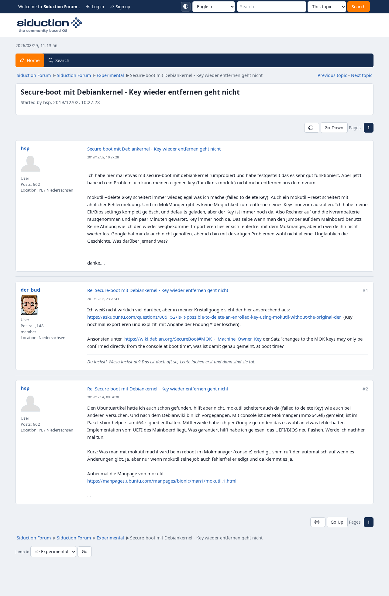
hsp (25, 148)
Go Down (334, 127)
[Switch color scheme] (186, 7)
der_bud (30, 289)
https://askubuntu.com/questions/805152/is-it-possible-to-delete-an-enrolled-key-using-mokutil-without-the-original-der (214, 317)
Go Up (337, 522)
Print (311, 127)
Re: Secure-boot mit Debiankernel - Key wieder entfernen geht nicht (157, 290)
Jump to (22, 551)
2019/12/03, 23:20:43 (103, 298)
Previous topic (332, 75)
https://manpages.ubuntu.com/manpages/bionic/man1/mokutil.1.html (161, 481)
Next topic (361, 75)
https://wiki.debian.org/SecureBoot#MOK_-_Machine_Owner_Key (193, 339)
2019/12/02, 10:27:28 (103, 157)
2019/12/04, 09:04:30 (103, 397)
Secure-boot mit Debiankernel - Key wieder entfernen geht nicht (154, 149)
